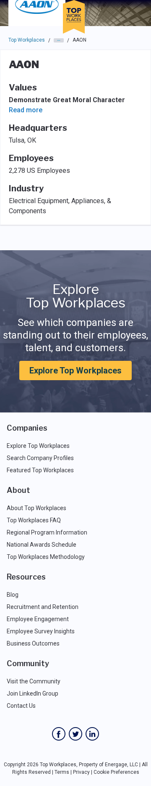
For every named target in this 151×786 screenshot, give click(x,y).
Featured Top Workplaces (40, 470)
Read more (25, 110)
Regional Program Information (47, 532)
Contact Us (21, 705)
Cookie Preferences (116, 772)
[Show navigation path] (59, 40)
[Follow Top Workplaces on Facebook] (58, 734)
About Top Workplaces (36, 508)
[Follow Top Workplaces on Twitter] (75, 734)
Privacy (81, 772)
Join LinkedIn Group (32, 693)
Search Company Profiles (40, 458)
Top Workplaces (26, 40)
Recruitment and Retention (42, 606)
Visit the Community (33, 681)
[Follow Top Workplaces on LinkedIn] (92, 734)
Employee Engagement (38, 619)
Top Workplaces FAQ (34, 520)
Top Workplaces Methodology (46, 556)
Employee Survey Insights (41, 631)
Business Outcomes (33, 643)
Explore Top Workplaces (75, 370)
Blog (12, 594)
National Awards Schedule (41, 544)
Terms (62, 772)
